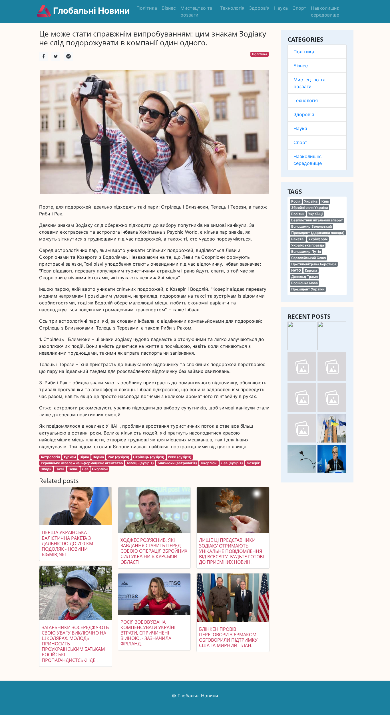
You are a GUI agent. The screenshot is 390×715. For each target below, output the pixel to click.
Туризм (69, 457)
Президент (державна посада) (318, 233)
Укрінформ (317, 239)
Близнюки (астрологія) (177, 463)
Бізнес (169, 8)
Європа (311, 270)
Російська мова (304, 283)
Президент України (307, 289)
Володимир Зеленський (311, 226)
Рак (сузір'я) (118, 457)
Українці (315, 214)
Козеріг (253, 463)
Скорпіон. (209, 463)
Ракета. (298, 239)
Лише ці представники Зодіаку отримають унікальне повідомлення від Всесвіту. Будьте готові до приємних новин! (231, 551)
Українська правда (307, 245)
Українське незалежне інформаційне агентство (82, 463)
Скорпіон (100, 469)
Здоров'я (259, 8)
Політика (146, 8)
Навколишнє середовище (325, 11)
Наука (281, 8)
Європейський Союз (308, 258)
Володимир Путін (306, 251)
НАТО (296, 270)
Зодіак (98, 457)
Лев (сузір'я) (232, 463)
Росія (295, 201)
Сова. (73, 469)
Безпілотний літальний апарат (317, 220)
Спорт (299, 8)
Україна (310, 201)
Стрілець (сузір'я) (148, 457)
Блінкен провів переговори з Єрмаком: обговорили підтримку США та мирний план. (228, 637)
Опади (46, 469)
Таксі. (60, 469)
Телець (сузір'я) (140, 463)
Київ (325, 201)
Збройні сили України (309, 207)
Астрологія (50, 457)
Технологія (232, 8)
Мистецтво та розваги (196, 11)
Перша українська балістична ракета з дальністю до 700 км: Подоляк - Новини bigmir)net (68, 543)
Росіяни (297, 214)
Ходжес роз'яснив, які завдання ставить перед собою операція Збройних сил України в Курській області (153, 551)
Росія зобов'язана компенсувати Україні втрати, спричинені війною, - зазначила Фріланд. (147, 633)
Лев (85, 469)
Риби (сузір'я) (180, 457)
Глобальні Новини (90, 10)
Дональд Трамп (304, 276)
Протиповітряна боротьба (313, 264)
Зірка (84, 457)
